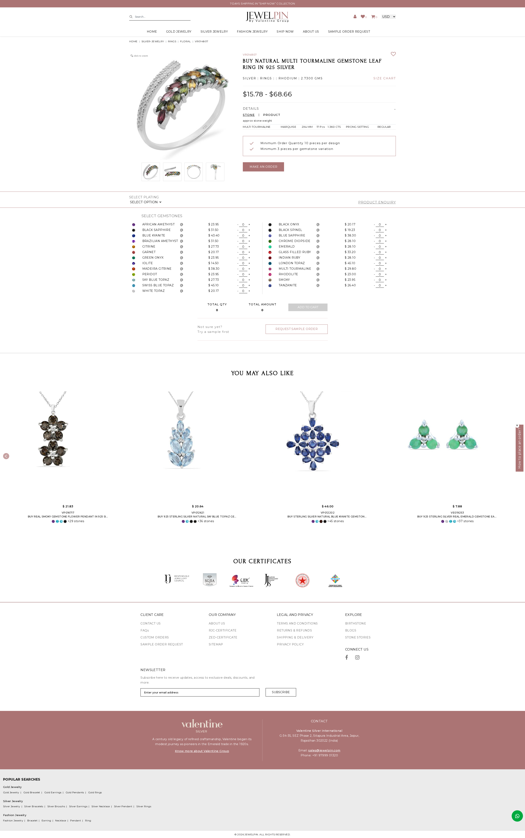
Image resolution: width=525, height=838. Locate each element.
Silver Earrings (78, 806)
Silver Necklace (100, 806)
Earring (46, 820)
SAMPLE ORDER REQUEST (349, 31)
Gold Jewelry (11, 792)
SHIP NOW (285, 31)
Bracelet (32, 820)
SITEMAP (216, 644)
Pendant (75, 820)
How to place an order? (520, 448)
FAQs (144, 630)
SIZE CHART (384, 78)
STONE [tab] (249, 115)
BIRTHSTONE (355, 623)
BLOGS (350, 630)
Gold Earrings (53, 792)
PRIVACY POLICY (290, 644)
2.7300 (307, 78)
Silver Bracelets (33, 806)
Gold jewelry (179, 31)
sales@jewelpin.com (324, 750)
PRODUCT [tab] (271, 115)
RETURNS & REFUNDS (294, 630)
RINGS (172, 41)
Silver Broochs (56, 806)
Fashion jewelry (252, 31)
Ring (88, 820)
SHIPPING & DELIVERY (295, 637)
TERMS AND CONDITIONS (297, 623)
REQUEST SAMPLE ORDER (296, 329)
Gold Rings (95, 792)
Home (152, 31)
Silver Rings (143, 806)
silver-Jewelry (153, 41)
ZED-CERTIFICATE (223, 637)
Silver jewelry (214, 31)
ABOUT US (311, 31)
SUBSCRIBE (281, 692)
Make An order (263, 167)
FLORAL (185, 41)
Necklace (60, 820)
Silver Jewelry (11, 806)
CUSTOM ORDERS (154, 637)
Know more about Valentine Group (202, 751)
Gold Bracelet (31, 792)
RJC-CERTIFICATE (222, 630)
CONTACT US (150, 623)
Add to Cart (308, 307)
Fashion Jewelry (13, 820)
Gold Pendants (75, 792)
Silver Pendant (123, 806)
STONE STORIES (358, 637)
